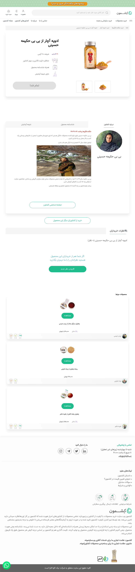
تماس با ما (43, 20)
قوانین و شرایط (124, 485)
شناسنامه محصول (67, 124)
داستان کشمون (124, 475)
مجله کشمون (8, 20)
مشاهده (67, 315)
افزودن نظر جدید (67, 269)
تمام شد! (34, 85)
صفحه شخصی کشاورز (52, 205)
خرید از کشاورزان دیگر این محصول (67, 220)
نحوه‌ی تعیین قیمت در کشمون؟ (117, 479)
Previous (63, 56)
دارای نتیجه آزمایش (42, 74)
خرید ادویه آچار (104, 28)
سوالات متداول (124, 482)
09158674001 (125, 457)
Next (123, 56)
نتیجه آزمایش (26, 124)
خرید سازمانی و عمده (104, 20)
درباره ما (34, 20)
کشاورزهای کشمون (22, 20)
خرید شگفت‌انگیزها (118, 28)
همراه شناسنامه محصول (40, 67)
